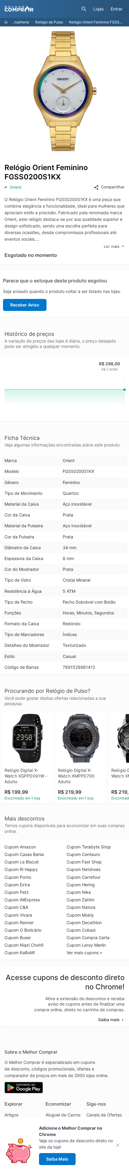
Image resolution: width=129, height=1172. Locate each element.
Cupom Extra (17, 884)
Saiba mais (109, 1019)
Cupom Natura (81, 907)
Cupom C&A (16, 907)
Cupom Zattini (80, 899)
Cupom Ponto (17, 877)
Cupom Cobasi (81, 930)
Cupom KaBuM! (19, 952)
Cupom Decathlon (84, 922)
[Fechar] (119, 1145)
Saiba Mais (57, 1158)
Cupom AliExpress (22, 899)
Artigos (11, 1114)
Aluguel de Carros (63, 1114)
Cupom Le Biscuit (21, 861)
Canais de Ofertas (104, 1114)
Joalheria (21, 22)
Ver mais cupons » (84, 952)
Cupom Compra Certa (88, 937)
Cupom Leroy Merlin (86, 945)
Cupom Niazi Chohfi (24, 945)
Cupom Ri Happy (21, 869)
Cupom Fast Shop (84, 861)
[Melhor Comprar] (41, 9)
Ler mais (111, 246)
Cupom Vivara (18, 915)
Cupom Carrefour (83, 877)
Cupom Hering (81, 884)
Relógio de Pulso (49, 22)
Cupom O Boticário (22, 930)
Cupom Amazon (20, 846)
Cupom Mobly (80, 915)
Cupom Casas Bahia (24, 854)
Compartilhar (112, 186)
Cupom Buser (17, 937)
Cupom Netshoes (83, 869)
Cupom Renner (19, 922)
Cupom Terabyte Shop (89, 846)
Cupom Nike (79, 892)
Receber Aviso (24, 304)
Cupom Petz (16, 892)
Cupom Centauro (83, 854)
